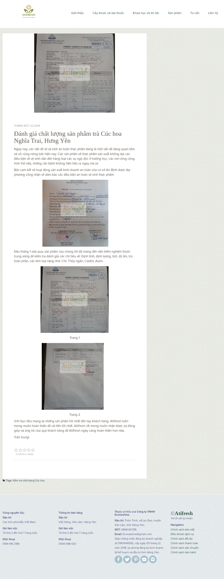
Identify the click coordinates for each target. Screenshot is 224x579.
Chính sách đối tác (182, 538)
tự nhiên (188, 518)
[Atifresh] (28, 11)
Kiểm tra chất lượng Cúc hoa (28, 480)
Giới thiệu (77, 13)
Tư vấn (194, 13)
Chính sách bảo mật (182, 529)
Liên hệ (213, 13)
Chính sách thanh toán (184, 543)
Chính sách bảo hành (183, 552)
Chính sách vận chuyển (185, 547)
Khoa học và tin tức (146, 13)
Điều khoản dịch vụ (182, 534)
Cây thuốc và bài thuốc (108, 13)
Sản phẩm (174, 13)
